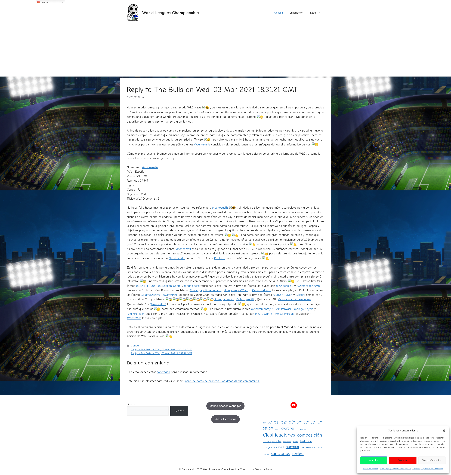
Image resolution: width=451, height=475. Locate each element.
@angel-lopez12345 (236, 290)
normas (292, 446)
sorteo (298, 453)
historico (306, 441)
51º (276, 422)
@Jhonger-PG (245, 299)
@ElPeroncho (135, 313)
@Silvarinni (170, 295)
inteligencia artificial (273, 447)
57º (319, 422)
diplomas (287, 441)
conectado (163, 372)
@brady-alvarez (224, 299)
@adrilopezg (192, 286)
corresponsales (272, 441)
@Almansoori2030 (308, 286)
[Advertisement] (225, 52)
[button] (444, 430)
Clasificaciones (279, 435)
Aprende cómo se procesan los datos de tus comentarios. (222, 381)
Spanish (44, 2)
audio (277, 429)
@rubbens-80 (284, 286)
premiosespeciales (311, 447)
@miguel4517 (158, 304)
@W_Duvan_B (264, 313)
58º (265, 428)
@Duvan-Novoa (282, 295)
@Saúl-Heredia (284, 313)
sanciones (280, 453)
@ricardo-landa (261, 290)
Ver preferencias (431, 460)
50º (269, 422)
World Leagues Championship (170, 12)
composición (309, 435)
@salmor (219, 258)
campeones (301, 429)
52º (284, 422)
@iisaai (300, 295)
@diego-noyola (303, 309)
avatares (288, 428)
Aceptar (373, 460)
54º (299, 422)
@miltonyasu (284, 309)
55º (306, 422)
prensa (266, 454)
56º (313, 422)
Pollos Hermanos (225, 419)
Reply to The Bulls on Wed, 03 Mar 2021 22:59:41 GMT (161, 353)
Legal (313, 12)
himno (295, 441)
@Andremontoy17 (262, 309)
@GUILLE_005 (146, 286)
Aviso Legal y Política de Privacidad (395, 468)
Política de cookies (370, 468)
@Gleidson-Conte (169, 286)
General (278, 12)
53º (292, 422)
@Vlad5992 (134, 318)
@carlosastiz (202, 144)
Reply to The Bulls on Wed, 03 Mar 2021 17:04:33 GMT (161, 349)
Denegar (403, 460)
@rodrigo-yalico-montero (205, 290)
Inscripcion (296, 12)
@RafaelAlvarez (150, 295)
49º (264, 423)
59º (271, 428)
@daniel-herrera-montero (294, 299)
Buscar (131, 404)
